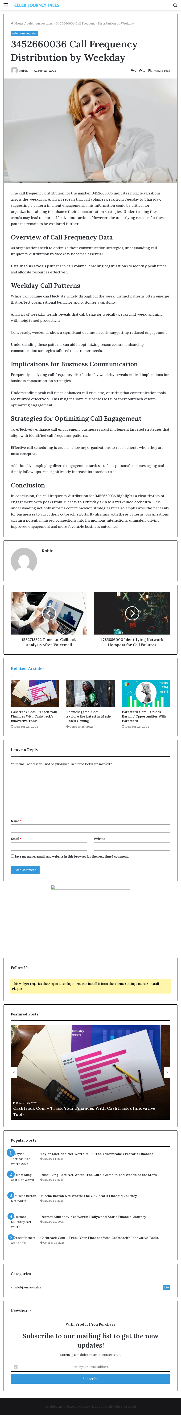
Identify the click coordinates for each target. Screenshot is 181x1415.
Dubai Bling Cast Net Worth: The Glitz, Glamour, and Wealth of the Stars (98, 1175)
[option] (90, 1072)
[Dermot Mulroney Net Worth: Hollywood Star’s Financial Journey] (24, 1223)
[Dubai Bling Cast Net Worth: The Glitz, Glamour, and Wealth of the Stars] (24, 1181)
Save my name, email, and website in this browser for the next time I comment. (72, 856)
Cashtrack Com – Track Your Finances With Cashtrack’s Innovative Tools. (34, 716)
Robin (23, 70)
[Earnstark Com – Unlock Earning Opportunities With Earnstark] (146, 693)
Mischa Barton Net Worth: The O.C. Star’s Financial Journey (88, 1196)
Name (16, 821)
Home (18, 23)
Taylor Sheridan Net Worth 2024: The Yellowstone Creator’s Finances (96, 1154)
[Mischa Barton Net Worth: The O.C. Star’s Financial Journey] (24, 1202)
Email (16, 839)
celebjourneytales (40, 23)
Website (99, 839)
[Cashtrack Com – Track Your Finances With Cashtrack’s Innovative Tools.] (35, 693)
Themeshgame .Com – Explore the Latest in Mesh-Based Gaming (88, 716)
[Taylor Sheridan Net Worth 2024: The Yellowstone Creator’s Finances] (24, 1160)
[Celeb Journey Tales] (36, 5)
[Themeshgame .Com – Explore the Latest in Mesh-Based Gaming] (90, 693)
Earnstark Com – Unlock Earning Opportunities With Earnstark (144, 716)
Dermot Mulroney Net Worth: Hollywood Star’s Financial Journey (93, 1217)
